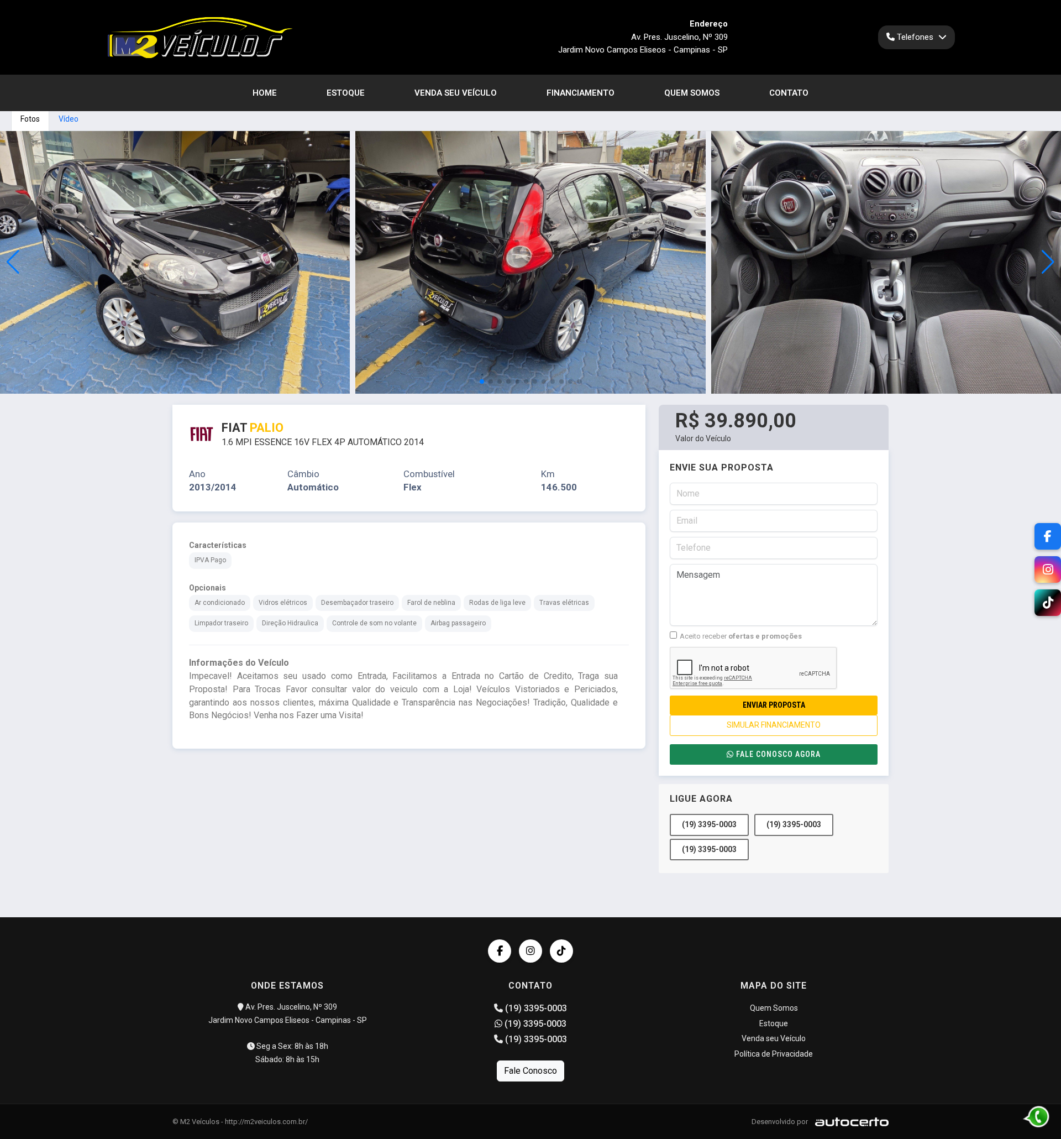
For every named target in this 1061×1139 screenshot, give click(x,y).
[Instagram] (530, 951)
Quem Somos (691, 93)
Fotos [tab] (30, 118)
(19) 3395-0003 (709, 824)
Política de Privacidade (773, 1053)
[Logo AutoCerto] (849, 1121)
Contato (788, 93)
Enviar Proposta (774, 705)
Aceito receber (741, 636)
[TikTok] (561, 951)
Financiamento (580, 93)
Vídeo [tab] (68, 118)
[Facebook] (499, 951)
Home (265, 93)
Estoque (346, 93)
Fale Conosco (530, 1070)
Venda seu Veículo (455, 93)
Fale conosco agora (778, 754)
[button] (1048, 262)
